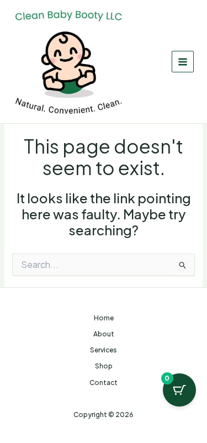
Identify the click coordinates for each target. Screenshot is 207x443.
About (103, 334)
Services (103, 350)
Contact (103, 382)
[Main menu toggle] (183, 62)
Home (104, 318)
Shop (104, 366)
